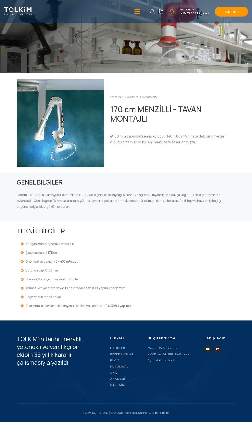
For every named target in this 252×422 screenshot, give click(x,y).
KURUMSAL (119, 366)
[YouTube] (208, 349)
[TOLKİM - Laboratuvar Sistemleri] (18, 11)
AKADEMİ (117, 379)
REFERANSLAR (122, 354)
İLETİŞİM (117, 385)
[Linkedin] (217, 349)
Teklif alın (231, 11)
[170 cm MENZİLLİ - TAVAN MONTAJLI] (60, 122)
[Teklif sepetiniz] (160, 11)
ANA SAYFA (115, 97)
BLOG (115, 360)
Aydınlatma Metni (163, 360)
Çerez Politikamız (163, 348)
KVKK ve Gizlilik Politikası (169, 354)
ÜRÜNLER (117, 348)
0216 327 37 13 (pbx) (194, 13)
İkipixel (164, 413)
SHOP (115, 372)
